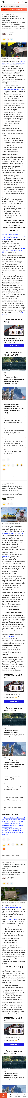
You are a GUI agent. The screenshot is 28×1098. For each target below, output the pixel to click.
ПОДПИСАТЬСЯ (14, 345)
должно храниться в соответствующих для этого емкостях (13, 63)
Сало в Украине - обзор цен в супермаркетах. (12, 452)
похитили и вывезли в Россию (12, 533)
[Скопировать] (11, 39)
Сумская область (6, 855)
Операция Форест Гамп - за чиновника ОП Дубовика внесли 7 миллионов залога (13, 422)
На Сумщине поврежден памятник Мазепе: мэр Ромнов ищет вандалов (12, 825)
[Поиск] (22, 2)
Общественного (11, 636)
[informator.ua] (3, 2)
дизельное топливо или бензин (14, 89)
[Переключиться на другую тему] (19, 2)
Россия (17, 855)
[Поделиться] (7, 39)
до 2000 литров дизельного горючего (13, 237)
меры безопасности (19, 476)
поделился (5, 556)
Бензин (4, 476)
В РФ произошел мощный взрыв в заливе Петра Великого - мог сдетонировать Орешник (14, 432)
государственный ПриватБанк (12, 907)
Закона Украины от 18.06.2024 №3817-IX (13, 250)
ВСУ (13, 855)
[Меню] (26, 2)
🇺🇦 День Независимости (15, 9)
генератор (10, 476)
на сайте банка (12, 919)
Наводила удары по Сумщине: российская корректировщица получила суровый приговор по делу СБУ (13, 831)
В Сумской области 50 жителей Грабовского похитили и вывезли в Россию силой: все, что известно (13, 819)
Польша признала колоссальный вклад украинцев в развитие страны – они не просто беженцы (13, 443)
